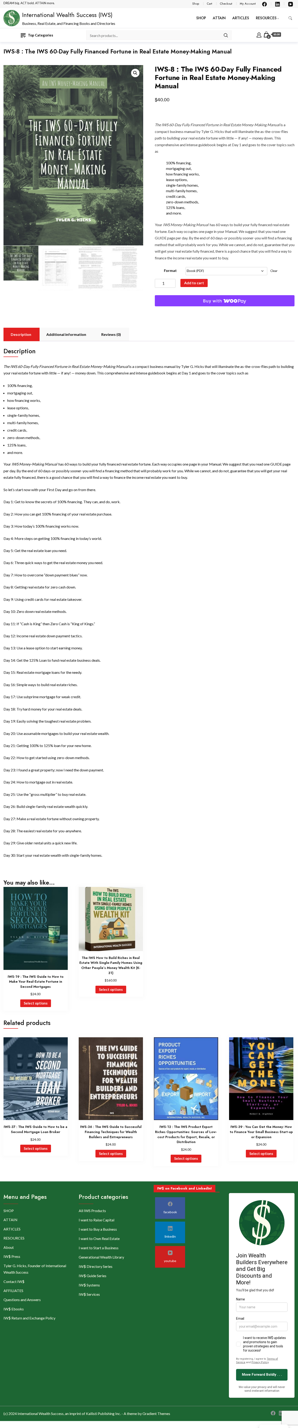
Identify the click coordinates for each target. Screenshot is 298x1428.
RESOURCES (266, 18)
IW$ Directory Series (95, 1266)
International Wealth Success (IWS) (67, 14)
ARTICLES (240, 18)
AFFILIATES (13, 1290)
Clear (274, 271)
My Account (248, 3)
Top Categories (40, 35)
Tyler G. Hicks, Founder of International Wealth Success (34, 1268)
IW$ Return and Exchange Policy (29, 1318)
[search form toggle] (290, 18)
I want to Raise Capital (96, 1220)
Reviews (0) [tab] (111, 334)
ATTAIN (219, 18)
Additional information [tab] (66, 334)
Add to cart (194, 283)
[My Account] (259, 34)
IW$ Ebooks (13, 1309)
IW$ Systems (89, 1285)
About (8, 1247)
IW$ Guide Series (92, 1275)
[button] (135, 73)
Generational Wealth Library (101, 1257)
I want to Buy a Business (98, 1229)
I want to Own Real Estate (99, 1238)
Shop (195, 3)
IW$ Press (11, 1256)
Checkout (226, 3)
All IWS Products (92, 1210)
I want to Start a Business (99, 1248)
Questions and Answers (22, 1299)
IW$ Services (89, 1294)
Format (170, 270)
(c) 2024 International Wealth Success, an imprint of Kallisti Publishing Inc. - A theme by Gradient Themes (86, 1413)
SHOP (201, 18)
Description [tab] (21, 334)
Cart (209, 3)
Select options (35, 1003)
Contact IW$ (13, 1281)
